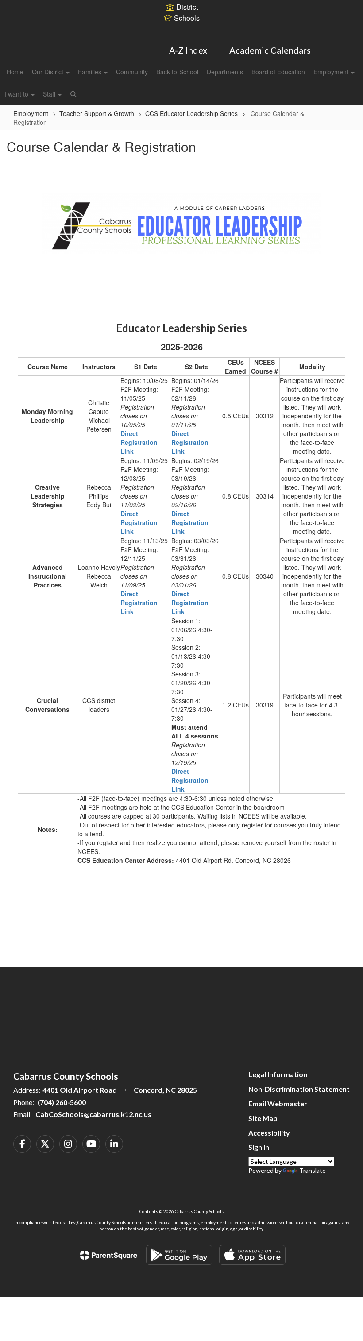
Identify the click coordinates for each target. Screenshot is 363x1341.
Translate (312, 1170)
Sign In (258, 1147)
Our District (48, 71)
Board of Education (278, 71)
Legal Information (277, 1074)
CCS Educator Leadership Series (191, 113)
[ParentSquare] (108, 1255)
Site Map (263, 1118)
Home (15, 71)
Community (132, 71)
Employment (331, 71)
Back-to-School (177, 71)
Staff (50, 93)
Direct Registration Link (139, 442)
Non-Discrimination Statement (299, 1089)
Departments (225, 71)
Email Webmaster (277, 1103)
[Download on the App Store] (252, 1255)
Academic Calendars (270, 50)
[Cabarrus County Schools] (181, 33)
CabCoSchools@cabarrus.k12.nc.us (93, 1114)
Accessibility (269, 1132)
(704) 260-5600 (62, 1102)
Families (90, 71)
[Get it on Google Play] (179, 1255)
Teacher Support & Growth (96, 113)
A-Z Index (188, 50)
